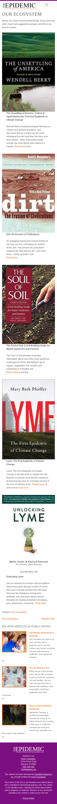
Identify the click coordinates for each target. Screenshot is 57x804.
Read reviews (13, 372)
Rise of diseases (10, 619)
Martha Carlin (48, 619)
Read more (19, 146)
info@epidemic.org (28, 769)
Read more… (13, 257)
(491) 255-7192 (28, 767)
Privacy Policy (28, 798)
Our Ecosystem (19, 612)
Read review (38, 484)
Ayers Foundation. (28, 759)
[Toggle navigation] (47, 4)
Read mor (40, 603)
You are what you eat (39, 668)
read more (24, 487)
